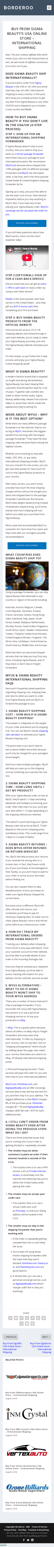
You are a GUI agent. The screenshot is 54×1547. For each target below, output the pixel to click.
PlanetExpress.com (30, 1266)
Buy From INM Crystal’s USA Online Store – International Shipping (27, 1430)
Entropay (20, 1210)
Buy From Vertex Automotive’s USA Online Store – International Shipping (25, 1467)
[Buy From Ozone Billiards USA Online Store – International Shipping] (27, 1487)
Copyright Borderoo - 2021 (18, 1527)
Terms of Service (39, 1527)
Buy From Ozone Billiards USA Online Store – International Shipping (24, 1503)
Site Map (22, 1530)
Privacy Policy (10, 1530)
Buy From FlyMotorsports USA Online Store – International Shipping (25, 1393)
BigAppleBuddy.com (26, 1283)
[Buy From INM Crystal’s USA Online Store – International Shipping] (27, 1413)
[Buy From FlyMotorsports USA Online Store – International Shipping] (27, 1377)
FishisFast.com (29, 1263)
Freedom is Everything (38, 1530)
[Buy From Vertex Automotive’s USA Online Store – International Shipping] (27, 1450)
